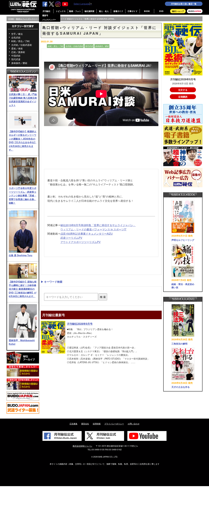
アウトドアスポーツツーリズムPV (80, 242)
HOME (11, 18)
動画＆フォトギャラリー (27, 18)
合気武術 (15, 37)
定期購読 (182, 96)
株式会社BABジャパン (82, 445)
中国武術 (15, 55)
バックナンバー (49, 19)
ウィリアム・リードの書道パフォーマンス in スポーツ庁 (93, 229)
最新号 (45, 15)
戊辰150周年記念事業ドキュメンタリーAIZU (86, 233)
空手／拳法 (17, 33)
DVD (161, 11)
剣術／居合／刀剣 (20, 41)
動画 (43, 46)
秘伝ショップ (178, 11)
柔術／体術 (17, 48)
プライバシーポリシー (114, 423)
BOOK (147, 11)
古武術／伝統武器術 (21, 44)
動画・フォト (75, 11)
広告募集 (73, 423)
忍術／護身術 (18, 52)
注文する (182, 89)
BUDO (194, 11)
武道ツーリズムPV (71, 238)
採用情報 (97, 423)
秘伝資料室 (89, 11)
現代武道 (15, 59)
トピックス (61, 11)
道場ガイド (118, 11)
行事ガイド (132, 11)
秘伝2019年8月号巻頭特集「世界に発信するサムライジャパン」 (98, 225)
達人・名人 (104, 11)
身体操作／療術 (19, 63)
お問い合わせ (133, 423)
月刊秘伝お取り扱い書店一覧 (183, 4)
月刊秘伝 (46, 11)
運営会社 (85, 423)
